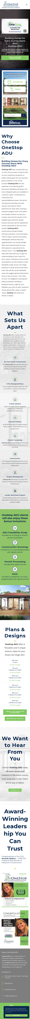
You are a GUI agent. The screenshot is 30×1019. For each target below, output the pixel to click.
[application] (15, 26)
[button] (15, 57)
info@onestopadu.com (11, 996)
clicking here (9, 1012)
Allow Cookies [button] (16, 1015)
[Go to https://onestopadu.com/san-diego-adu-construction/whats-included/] (15, 532)
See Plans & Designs (15, 665)
